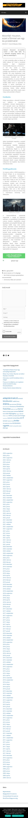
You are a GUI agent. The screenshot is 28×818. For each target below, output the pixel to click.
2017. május (6, 622)
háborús (5, 411)
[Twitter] (8, 356)
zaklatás (19, 425)
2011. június (6, 744)
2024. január (6, 473)
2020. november (7, 549)
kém (7, 413)
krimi (4, 413)
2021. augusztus (7, 529)
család (14, 401)
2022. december (7, 495)
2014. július (6, 682)
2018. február (7, 604)
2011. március (7, 751)
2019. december (7, 564)
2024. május (6, 466)
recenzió (9, 418)
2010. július (6, 760)
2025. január (6, 462)
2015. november (7, 660)
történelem (16, 423)
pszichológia (21, 415)
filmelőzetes (20, 406)
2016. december (7, 633)
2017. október (7, 611)
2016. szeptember (8, 640)
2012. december (7, 709)
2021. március (7, 540)
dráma (6, 403)
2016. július (6, 644)
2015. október (7, 662)
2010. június (6, 762)
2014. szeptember (8, 680)
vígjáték (6, 425)
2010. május (6, 764)
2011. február (7, 753)
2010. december (7, 755)
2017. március (7, 626)
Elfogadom (7, 815)
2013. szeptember (8, 697)
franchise (7, 409)
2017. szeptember (8, 613)
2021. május (6, 535)
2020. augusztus (7, 555)
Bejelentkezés (7, 791)
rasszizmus (5, 418)
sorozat (5, 421)
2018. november (7, 586)
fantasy (19, 404)
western (11, 426)
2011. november (7, 733)
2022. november (7, 497)
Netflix (10, 415)
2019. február (7, 580)
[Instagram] (6, 356)
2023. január (6, 493)
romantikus (16, 418)
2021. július (6, 531)
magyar (17, 413)
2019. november (7, 566)
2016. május (6, 649)
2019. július (6, 569)
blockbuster (7, 401)
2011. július (6, 742)
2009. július (6, 769)
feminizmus (13, 406)
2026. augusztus (7, 453)
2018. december (7, 584)
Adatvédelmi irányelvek (17, 815)
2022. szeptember (8, 500)
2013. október (7, 695)
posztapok (15, 415)
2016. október (7, 638)
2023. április (6, 486)
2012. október (7, 713)
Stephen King (10, 421)
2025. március (7, 460)
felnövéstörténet (6, 406)
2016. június (6, 646)
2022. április (6, 511)
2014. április (6, 686)
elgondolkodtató (13, 404)
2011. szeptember (8, 738)
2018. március (7, 602)
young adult (15, 426)
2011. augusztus (7, 740)
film (5, 271)
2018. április (6, 600)
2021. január (6, 544)
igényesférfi (10, 271)
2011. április (6, 749)
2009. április (6, 775)
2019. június (6, 571)
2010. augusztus (7, 758)
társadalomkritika (7, 423)
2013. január (6, 706)
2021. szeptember (8, 526)
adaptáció (8, 398)
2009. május (6, 773)
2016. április (6, 651)
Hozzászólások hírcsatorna (10, 796)
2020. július (6, 558)
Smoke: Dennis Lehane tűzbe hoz (12, 388)
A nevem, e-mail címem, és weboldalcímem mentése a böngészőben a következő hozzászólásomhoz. (11, 323)
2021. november (7, 522)
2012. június (6, 722)
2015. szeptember (8, 664)
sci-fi (13, 273)
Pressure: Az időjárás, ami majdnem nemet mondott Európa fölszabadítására (13, 384)
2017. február (7, 629)
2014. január (6, 689)
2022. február (7, 515)
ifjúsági (9, 411)
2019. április (6, 575)
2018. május (6, 598)
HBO (14, 409)
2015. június (6, 671)
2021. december (7, 520)
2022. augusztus (7, 502)
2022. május (6, 509)
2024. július (6, 464)
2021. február (7, 542)
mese (4, 415)
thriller (16, 420)
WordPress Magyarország (10, 798)
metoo (7, 415)
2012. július (6, 720)
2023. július (6, 482)
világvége (17, 273)
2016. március (7, 653)
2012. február (7, 729)
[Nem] (26, 812)
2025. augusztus (7, 457)
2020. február (7, 562)
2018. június (6, 595)
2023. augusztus (7, 480)
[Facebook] (4, 356)
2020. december (7, 546)
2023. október (7, 475)
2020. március (7, 560)
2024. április (6, 469)
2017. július (6, 617)
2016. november (7, 635)
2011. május (6, 746)
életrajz (5, 428)
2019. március (7, 577)
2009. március (7, 778)
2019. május (6, 573)
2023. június (6, 484)
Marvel (21, 413)
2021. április (6, 537)
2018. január (6, 606)
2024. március (7, 471)
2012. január (6, 731)
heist (16, 409)
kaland (9, 273)
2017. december (7, 609)
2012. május (6, 724)
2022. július (6, 504)
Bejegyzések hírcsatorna (10, 794)
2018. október (7, 589)
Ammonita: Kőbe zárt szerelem (12, 280)
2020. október (7, 551)
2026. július (6, 455)
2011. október (7, 735)
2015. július (6, 669)
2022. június (6, 506)
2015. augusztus (7, 666)
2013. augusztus (7, 700)
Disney (17, 401)
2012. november (7, 711)
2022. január (6, 518)
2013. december (7, 691)
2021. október (7, 524)
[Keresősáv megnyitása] (26, 12)
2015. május (6, 673)
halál (12, 409)
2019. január (6, 582)
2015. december (7, 657)
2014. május (6, 684)
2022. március (7, 513)
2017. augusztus (7, 615)
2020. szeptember (8, 553)
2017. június (6, 620)
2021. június (6, 533)
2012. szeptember (8, 715)
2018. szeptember (8, 591)
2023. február (7, 491)
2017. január (6, 631)
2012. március (7, 726)
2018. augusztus (7, 593)
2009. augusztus (7, 766)
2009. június (6, 771)
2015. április (6, 675)
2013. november (7, 693)
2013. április (6, 704)
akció (5, 273)
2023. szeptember (8, 478)
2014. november (7, 678)
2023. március (7, 489)
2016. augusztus (7, 642)
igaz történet (14, 411)
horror (20, 409)
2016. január (6, 655)
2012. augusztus (7, 718)
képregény (12, 414)
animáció (20, 398)
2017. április (6, 624)
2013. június (6, 702)
